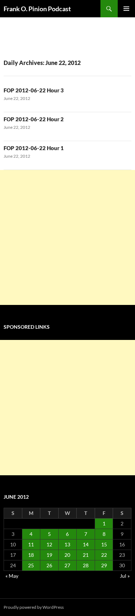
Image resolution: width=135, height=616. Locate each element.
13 (67, 544)
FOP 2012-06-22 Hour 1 (34, 148)
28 (86, 565)
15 (104, 544)
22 (104, 555)
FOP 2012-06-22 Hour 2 (34, 119)
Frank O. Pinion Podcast (37, 9)
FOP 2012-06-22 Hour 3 (34, 90)
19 (49, 555)
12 (49, 544)
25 (31, 565)
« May (11, 576)
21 (86, 555)
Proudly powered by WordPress (34, 607)
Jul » (125, 576)
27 (67, 565)
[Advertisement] (67, 237)
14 (86, 544)
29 (104, 565)
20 (67, 555)
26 (49, 565)
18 (31, 555)
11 (31, 544)
